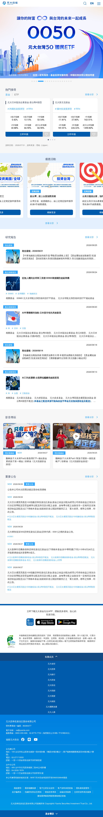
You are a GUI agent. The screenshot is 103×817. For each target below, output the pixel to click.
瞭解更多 (51, 212)
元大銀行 (51, 674)
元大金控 (51, 663)
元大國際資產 (51, 706)
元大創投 (51, 701)
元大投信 (51, 685)
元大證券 (51, 669)
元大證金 (51, 679)
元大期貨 (51, 695)
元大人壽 (51, 712)
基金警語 (49, 813)
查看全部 (89, 94)
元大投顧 (51, 690)
